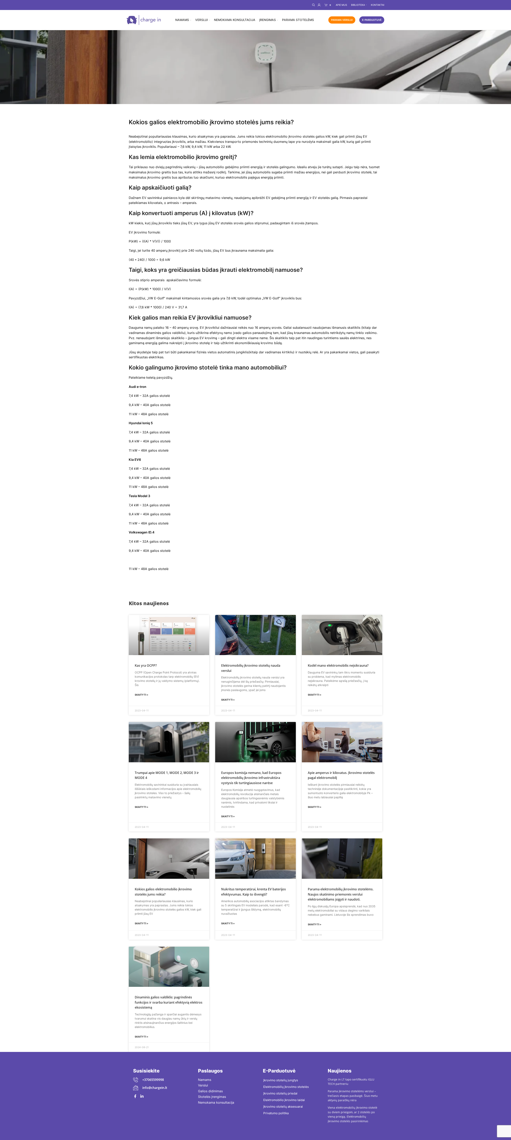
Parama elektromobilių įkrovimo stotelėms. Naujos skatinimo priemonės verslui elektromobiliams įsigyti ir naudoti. (340, 894)
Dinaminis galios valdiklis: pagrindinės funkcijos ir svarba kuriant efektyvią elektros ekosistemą (168, 1002)
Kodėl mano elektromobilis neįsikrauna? (338, 665)
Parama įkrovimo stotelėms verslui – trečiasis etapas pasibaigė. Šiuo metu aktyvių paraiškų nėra (353, 1095)
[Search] (313, 5)
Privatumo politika (276, 1113)
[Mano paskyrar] (319, 5)
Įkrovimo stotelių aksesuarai (283, 1106)
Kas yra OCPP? (146, 665)
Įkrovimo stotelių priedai (280, 1093)
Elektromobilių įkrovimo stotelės (286, 1087)
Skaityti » (141, 694)
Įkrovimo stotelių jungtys (280, 1080)
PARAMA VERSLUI (342, 19)
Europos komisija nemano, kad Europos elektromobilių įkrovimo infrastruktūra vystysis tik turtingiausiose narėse (251, 778)
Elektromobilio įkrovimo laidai (284, 1100)
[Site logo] (144, 20)
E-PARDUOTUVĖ (371, 19)
